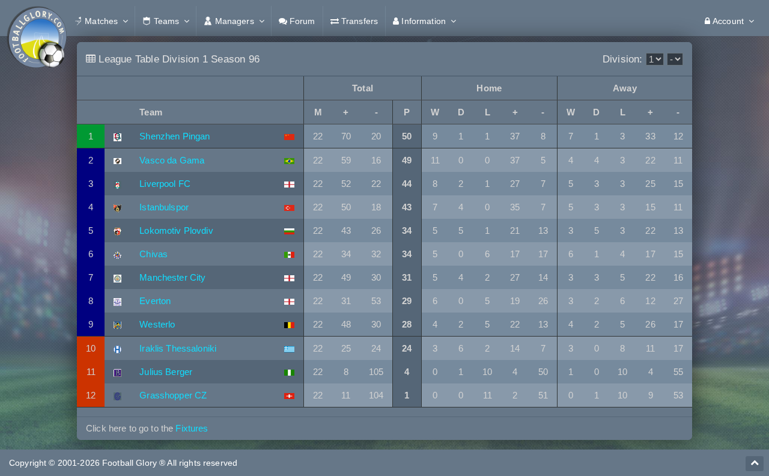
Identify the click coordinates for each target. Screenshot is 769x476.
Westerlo (157, 324)
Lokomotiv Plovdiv (176, 230)
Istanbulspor (164, 207)
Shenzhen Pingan (174, 136)
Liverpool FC (164, 183)
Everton (155, 301)
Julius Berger (165, 372)
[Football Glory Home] (37, 21)
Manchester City (172, 277)
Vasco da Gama (171, 160)
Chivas (153, 254)
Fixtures (191, 428)
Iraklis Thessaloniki (177, 348)
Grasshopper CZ (173, 395)
